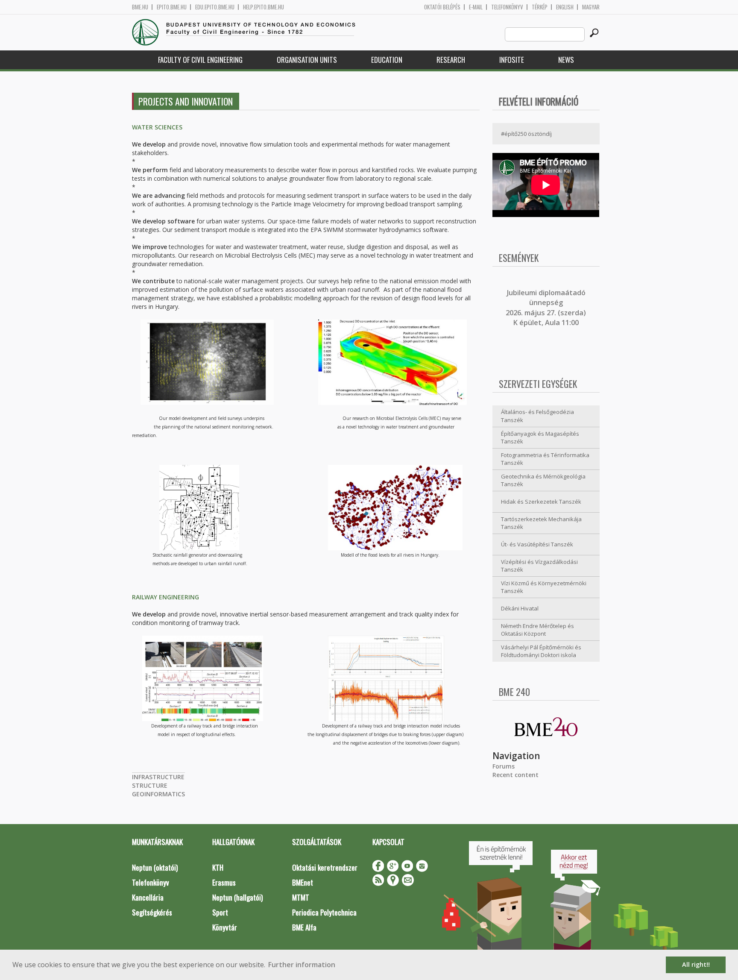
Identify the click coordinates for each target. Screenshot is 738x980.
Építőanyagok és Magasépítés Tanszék (540, 438)
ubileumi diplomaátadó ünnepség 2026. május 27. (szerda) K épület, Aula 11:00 (546, 307)
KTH (217, 867)
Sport (220, 912)
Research (450, 59)
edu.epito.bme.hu (214, 7)
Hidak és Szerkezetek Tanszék (541, 501)
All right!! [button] (696, 964)
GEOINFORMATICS (158, 794)
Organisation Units (307, 59)
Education (386, 59)
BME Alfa (304, 927)
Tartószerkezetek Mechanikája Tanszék (541, 523)
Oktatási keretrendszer (324, 867)
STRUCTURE (149, 785)
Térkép (540, 7)
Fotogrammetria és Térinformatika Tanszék (545, 459)
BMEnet (302, 882)
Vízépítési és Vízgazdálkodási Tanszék (539, 566)
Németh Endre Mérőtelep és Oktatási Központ (537, 630)
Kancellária (148, 897)
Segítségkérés (152, 912)
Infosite (511, 59)
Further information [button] (301, 964)
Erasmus (224, 882)
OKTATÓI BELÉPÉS (442, 7)
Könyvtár (224, 927)
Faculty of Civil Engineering (200, 59)
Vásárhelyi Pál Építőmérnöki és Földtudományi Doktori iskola (541, 651)
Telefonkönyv (507, 7)
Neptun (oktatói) (155, 867)
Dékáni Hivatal (520, 608)
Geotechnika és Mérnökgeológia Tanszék (543, 480)
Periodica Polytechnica (324, 912)
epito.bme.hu (172, 7)
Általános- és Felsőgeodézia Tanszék (537, 416)
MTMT (300, 897)
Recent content (515, 775)
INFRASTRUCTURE (158, 777)
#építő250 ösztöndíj (526, 134)
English (565, 7)
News (566, 59)
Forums (503, 766)
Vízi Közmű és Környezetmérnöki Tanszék (543, 587)
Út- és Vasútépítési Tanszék (537, 544)
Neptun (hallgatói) (237, 897)
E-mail (476, 7)
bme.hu (140, 7)
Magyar (591, 7)
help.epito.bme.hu (263, 7)
